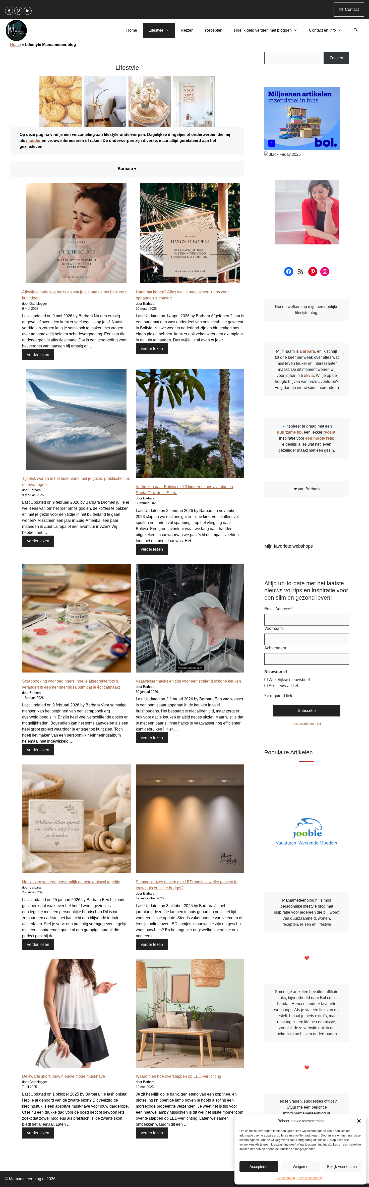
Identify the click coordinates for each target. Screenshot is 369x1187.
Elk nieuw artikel (283, 686)
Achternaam (275, 648)
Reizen (187, 30)
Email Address (278, 609)
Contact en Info (322, 30)
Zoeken (336, 58)
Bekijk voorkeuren (342, 1166)
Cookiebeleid (286, 1178)
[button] (358, 1120)
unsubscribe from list (307, 724)
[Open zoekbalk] (355, 30)
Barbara (307, 351)
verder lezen (38, 354)
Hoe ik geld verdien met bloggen (263, 30)
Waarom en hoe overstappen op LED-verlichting (178, 1076)
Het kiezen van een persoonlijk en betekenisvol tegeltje (71, 882)
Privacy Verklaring (309, 1178)
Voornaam (273, 628)
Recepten (213, 30)
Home (131, 30)
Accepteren (259, 1166)
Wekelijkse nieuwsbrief (289, 680)
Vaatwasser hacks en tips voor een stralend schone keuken (188, 681)
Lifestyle (156, 30)
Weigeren (300, 1166)
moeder (33, 140)
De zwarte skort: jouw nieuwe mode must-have (63, 1076)
